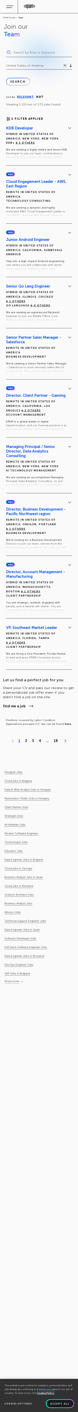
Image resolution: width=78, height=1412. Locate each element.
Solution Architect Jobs (19, 894)
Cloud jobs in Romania (19, 886)
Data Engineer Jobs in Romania (24, 956)
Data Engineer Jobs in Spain (22, 929)
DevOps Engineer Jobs (19, 964)
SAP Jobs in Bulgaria (17, 973)
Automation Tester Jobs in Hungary (27, 798)
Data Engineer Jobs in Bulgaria (24, 859)
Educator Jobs (14, 851)
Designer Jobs (14, 772)
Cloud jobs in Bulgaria (18, 780)
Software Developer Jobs (20, 938)
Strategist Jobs (14, 816)
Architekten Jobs (15, 824)
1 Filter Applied (27, 118)
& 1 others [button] (25, 142)
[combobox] (6, 65)
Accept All (60, 1403)
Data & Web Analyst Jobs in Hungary (28, 789)
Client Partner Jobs (16, 807)
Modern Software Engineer (21, 833)
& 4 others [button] (40, 305)
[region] (39, 1395)
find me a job (14, 706)
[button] (10, 174)
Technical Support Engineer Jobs (25, 921)
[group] (39, 143)
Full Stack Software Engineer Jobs (26, 947)
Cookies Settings (18, 1403)
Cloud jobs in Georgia (18, 868)
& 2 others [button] (31, 410)
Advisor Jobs (13, 912)
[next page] (64, 740)
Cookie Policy (45, 1393)
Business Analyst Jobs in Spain (24, 877)
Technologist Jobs (16, 842)
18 (56, 741)
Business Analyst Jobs (18, 903)
